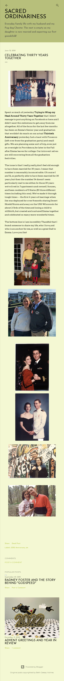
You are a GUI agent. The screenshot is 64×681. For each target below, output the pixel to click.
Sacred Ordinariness (25, 14)
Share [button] (7, 543)
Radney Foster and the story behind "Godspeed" (30, 582)
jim (27, 548)
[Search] (57, 5)
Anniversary (20, 548)
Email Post (16, 543)
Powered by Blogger (34, 667)
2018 (13, 548)
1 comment (16, 648)
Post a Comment (13, 562)
